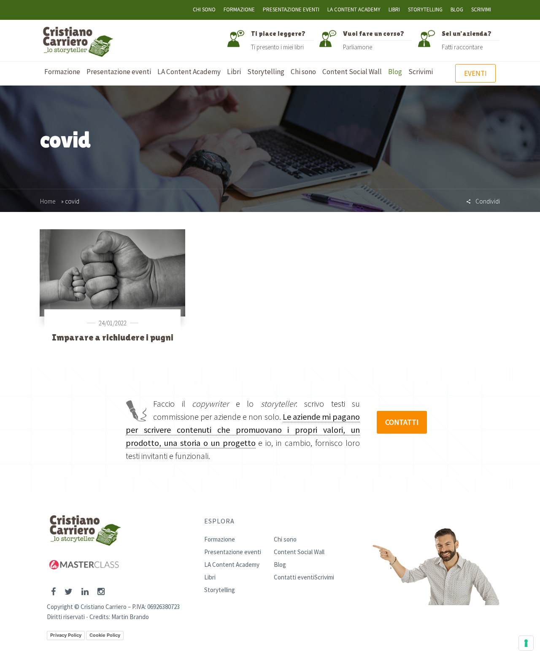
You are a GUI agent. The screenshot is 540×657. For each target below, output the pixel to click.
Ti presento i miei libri (277, 47)
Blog (457, 9)
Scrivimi (481, 9)
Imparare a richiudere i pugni (112, 337)
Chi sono (204, 9)
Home (47, 201)
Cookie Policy (104, 635)
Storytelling (425, 9)
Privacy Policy (65, 635)
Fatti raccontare (462, 47)
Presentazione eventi (291, 9)
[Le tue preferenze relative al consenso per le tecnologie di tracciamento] (526, 643)
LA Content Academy (354, 9)
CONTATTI (401, 422)
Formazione (239, 9)
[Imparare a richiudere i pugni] (112, 272)
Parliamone (357, 47)
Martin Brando (130, 617)
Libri (394, 9)
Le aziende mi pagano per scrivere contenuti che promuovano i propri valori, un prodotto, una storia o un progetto (243, 429)
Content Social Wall (299, 552)
